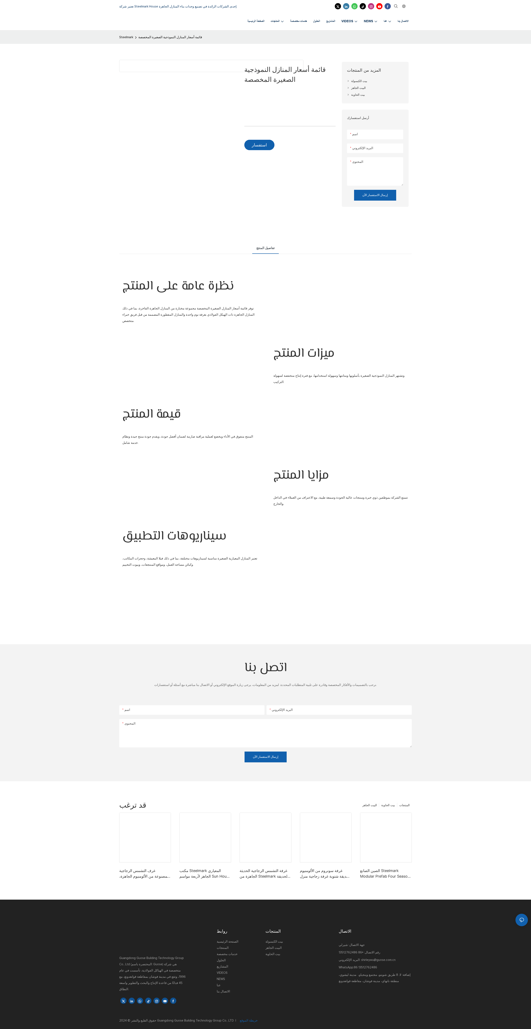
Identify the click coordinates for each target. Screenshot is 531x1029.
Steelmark (126, 37)
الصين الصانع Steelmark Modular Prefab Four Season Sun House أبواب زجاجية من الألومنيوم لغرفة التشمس (385, 873)
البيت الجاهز (369, 805)
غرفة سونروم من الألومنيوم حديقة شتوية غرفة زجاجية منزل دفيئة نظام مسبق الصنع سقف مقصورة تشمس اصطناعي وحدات (324, 873)
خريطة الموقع (248, 1020)
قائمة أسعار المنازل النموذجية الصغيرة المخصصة (170, 37)
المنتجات (404, 805)
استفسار (259, 144)
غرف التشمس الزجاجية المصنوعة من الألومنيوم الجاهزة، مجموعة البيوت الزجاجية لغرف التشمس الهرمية (144, 873)
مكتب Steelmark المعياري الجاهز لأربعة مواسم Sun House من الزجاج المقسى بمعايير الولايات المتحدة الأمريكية (204, 873)
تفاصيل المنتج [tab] (265, 248)
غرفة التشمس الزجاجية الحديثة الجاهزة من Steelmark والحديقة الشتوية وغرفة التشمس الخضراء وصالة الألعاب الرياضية (265, 873)
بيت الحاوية (388, 805)
